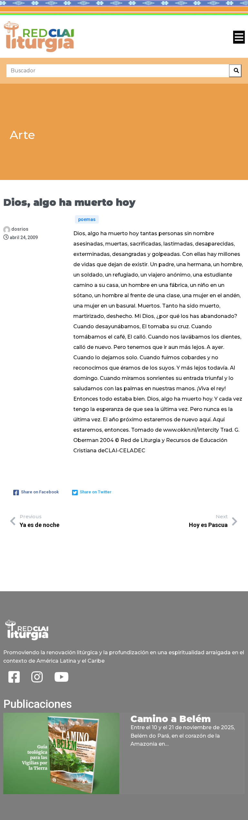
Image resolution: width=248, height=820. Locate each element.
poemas (87, 219)
